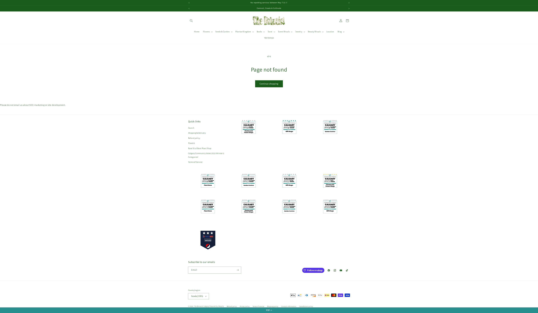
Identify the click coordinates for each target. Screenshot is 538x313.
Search (191, 128)
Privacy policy (245, 306)
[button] (269, 310)
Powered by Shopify (216, 306)
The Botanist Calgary (201, 306)
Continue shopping (269, 84)
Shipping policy (272, 306)
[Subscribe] (237, 270)
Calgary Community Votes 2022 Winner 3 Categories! (206, 155)
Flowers (191, 143)
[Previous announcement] (189, 3)
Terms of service (258, 306)
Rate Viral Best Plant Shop (199, 148)
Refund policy (194, 138)
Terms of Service (195, 162)
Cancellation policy (306, 306)
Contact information (288, 306)
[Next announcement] (349, 3)
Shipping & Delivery (197, 133)
